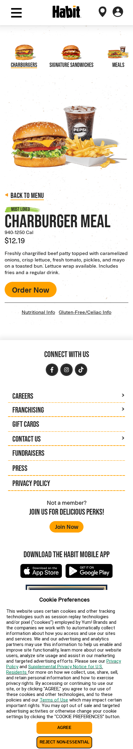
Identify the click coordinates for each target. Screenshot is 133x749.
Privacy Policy (31, 483)
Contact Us (26, 438)
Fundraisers (28, 453)
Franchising (28, 409)
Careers (22, 396)
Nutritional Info (38, 312)
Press (20, 468)
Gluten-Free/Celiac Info (85, 312)
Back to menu (27, 195)
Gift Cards (25, 424)
